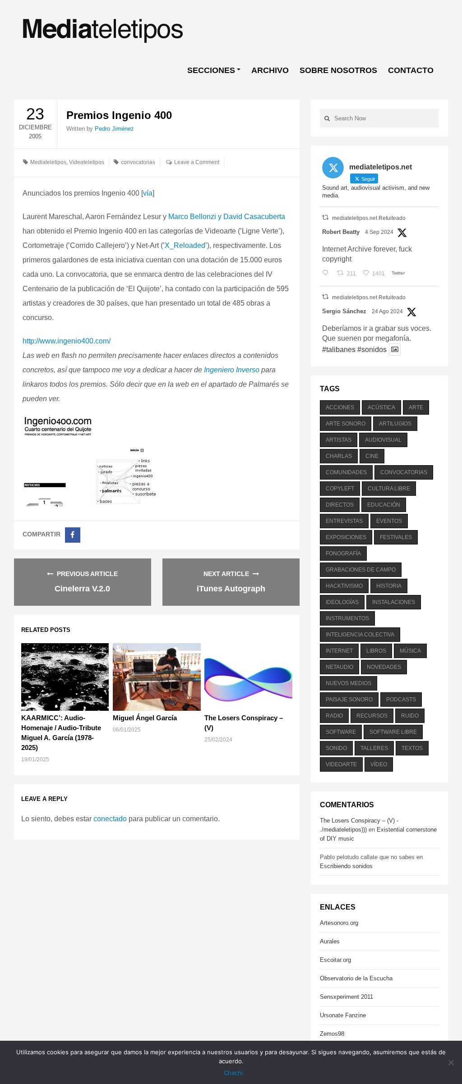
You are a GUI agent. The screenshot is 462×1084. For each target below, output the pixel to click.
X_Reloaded (185, 245)
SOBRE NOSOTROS (338, 70)
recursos (372, 716)
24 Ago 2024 (387, 311)
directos (340, 505)
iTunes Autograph (231, 588)
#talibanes (339, 349)
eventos (389, 521)
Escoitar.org (335, 959)
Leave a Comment (196, 162)
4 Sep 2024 (379, 232)
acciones (340, 407)
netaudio (339, 667)
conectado (110, 819)
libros (376, 651)
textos (412, 748)
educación (383, 505)
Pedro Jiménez (114, 128)
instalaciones (393, 602)
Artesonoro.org (339, 922)
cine (372, 456)
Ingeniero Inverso (231, 370)
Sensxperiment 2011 (346, 996)
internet (339, 651)
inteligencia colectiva (360, 634)
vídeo (378, 764)
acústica (381, 407)
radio (334, 716)
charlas (339, 456)
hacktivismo (344, 586)
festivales (396, 537)
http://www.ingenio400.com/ (67, 341)
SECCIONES (211, 70)
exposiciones (346, 537)
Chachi (233, 1072)
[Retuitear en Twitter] (325, 217)
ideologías (342, 602)
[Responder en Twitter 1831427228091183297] (327, 273)
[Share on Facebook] (72, 535)
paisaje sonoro (349, 699)
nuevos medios (348, 683)
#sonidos (372, 349)
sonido (336, 748)
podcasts (401, 699)
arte (416, 407)
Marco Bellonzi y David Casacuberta (226, 216)
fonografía (343, 553)
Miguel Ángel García (145, 718)
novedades (384, 667)
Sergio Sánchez (344, 311)
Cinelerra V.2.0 (82, 588)
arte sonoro (345, 424)
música (410, 651)
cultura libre (389, 488)
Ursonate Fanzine (343, 1015)
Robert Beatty (341, 232)
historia (389, 586)
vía (147, 193)
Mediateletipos (48, 162)
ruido (410, 716)
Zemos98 (332, 1033)
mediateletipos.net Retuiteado (369, 218)
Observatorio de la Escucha (356, 978)
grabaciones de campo (361, 570)
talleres (374, 748)
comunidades (346, 472)
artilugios (395, 424)
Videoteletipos (86, 162)
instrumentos (347, 618)
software (341, 732)
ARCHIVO (270, 70)
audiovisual (383, 440)
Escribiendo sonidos (346, 866)
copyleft (340, 488)
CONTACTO (411, 70)
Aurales (330, 941)
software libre (393, 732)
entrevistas (344, 521)
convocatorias (138, 162)
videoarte (341, 764)
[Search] (327, 118)
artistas (338, 440)
